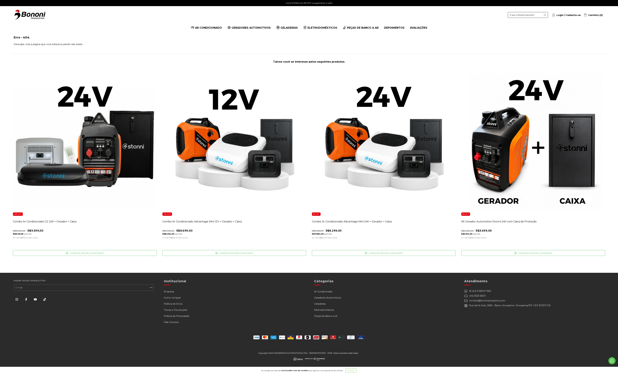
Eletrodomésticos (324, 310)
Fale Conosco (171, 322)
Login (560, 15)
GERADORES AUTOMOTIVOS (251, 27)
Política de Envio (173, 303)
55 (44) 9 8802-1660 (480, 291)
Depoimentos (394, 27)
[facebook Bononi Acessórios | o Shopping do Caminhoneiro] (26, 299)
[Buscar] (545, 15)
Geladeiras (320, 303)
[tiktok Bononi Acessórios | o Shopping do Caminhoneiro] (45, 299)
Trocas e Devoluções (175, 310)
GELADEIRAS (289, 27)
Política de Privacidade (176, 316)
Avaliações (418, 27)
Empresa (169, 291)
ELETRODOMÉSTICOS (322, 27)
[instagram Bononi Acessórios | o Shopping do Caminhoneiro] (17, 299)
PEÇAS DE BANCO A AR (362, 27)
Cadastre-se (573, 15)
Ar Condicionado (323, 291)
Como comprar (172, 297)
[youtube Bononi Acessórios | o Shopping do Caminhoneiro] (35, 299)
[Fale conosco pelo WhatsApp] (612, 360)
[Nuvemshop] (315, 359)
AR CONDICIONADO (208, 27)
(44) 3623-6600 (477, 295)
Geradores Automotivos (327, 297)
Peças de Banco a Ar (325, 316)
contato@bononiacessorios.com (487, 300)
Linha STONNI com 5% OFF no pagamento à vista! (309, 3)
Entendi (351, 370)
